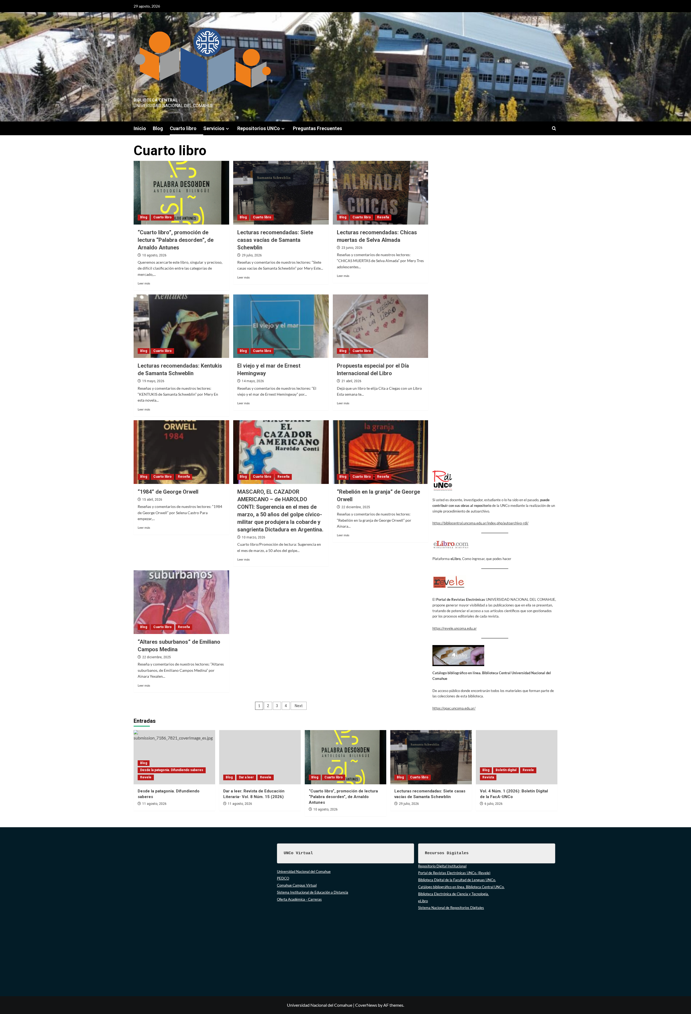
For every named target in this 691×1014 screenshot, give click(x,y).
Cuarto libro (183, 128)
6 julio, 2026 (494, 804)
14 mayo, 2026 (253, 381)
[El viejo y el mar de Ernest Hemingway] (281, 326)
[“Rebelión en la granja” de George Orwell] (380, 452)
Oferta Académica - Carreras (299, 899)
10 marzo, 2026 (253, 537)
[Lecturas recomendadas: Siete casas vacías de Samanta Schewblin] (281, 193)
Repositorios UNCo (258, 128)
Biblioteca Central (156, 100)
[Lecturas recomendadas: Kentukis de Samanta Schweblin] (181, 326)
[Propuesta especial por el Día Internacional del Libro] (380, 326)
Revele (145, 777)
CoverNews (366, 1005)
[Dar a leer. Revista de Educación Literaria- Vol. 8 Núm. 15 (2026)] (260, 757)
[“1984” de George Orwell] (181, 452)
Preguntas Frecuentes (317, 128)
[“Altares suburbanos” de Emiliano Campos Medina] (181, 602)
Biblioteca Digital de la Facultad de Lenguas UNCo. (457, 880)
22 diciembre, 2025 (355, 507)
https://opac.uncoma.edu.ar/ (454, 708)
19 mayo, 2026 (153, 381)
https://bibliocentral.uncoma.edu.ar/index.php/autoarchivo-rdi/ (480, 523)
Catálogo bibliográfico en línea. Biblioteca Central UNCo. (461, 887)
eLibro (423, 901)
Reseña (383, 217)
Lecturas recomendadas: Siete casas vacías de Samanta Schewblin (275, 240)
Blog (158, 128)
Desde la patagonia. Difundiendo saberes (171, 770)
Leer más (144, 283)
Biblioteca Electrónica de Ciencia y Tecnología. (453, 894)
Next (299, 706)
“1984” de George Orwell (168, 492)
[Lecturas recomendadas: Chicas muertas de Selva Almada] (380, 193)
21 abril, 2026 (351, 381)
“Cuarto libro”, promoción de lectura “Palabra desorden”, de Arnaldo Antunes (176, 240)
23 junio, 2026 (352, 248)
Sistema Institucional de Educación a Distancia (312, 892)
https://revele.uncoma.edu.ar (454, 628)
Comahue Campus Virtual (297, 885)
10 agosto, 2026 (154, 255)
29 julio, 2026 (252, 255)
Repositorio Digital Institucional (442, 866)
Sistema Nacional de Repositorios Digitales (451, 908)
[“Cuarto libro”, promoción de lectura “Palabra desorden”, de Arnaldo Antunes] (181, 193)
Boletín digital (506, 770)
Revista (488, 777)
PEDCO (283, 878)
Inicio (140, 128)
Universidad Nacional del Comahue (304, 871)
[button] (554, 128)
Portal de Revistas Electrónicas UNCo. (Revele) (454, 873)
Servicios (213, 128)
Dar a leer (246, 777)
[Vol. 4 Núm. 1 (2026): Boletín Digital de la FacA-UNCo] (516, 757)
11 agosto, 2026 (154, 804)
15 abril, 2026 (152, 499)
